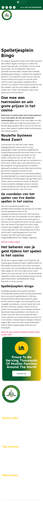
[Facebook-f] (3, 7)
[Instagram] (6, 7)
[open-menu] (39, 15)
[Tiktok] (10, 7)
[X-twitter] (14, 7)
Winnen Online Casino (10, 242)
